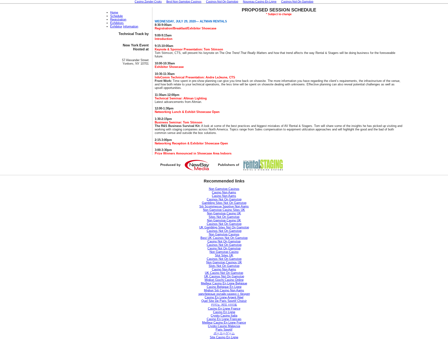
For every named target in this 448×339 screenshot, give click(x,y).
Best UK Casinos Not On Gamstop (224, 238)
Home (114, 12)
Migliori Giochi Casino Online (224, 280)
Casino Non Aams (224, 192)
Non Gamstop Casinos (224, 189)
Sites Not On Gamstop (224, 217)
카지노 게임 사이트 (224, 304)
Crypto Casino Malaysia (224, 326)
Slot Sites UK (224, 255)
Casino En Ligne (224, 312)
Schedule (116, 16)
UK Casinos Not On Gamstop (224, 276)
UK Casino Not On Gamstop (224, 273)
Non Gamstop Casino (224, 252)
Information (130, 26)
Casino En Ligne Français (224, 319)
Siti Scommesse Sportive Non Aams (224, 206)
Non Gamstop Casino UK (224, 213)
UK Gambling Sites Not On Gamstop (224, 227)
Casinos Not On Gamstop (224, 199)
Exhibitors (117, 23)
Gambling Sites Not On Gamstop (224, 203)
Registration (118, 19)
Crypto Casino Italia (224, 315)
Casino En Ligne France (224, 308)
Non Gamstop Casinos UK (224, 262)
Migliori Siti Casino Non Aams (224, 290)
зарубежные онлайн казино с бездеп (224, 294)
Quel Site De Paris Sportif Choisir (224, 301)
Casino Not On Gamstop (224, 241)
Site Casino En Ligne (224, 337)
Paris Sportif (224, 329)
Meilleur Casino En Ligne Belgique (224, 283)
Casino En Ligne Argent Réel (224, 297)
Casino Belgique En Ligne (224, 287)
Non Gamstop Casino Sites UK (224, 210)
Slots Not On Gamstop (224, 266)
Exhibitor (116, 26)
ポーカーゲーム (224, 333)
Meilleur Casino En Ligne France (224, 322)
